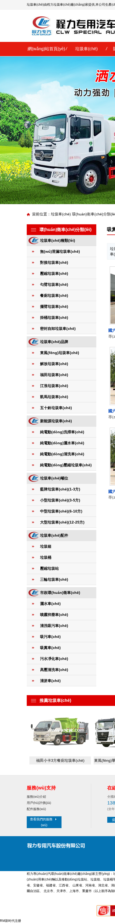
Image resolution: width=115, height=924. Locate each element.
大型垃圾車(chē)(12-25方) (62, 522)
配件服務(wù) (36, 809)
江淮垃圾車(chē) (54, 386)
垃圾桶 (45, 557)
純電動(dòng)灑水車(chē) (62, 443)
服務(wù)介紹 (36, 797)
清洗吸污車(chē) (54, 625)
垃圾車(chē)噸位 (54, 478)
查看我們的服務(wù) (41, 822)
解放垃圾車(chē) (54, 364)
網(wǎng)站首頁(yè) (46, 48)
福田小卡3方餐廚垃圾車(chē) (60, 760)
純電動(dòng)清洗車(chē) (62, 454)
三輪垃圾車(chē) (54, 579)
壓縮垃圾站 (49, 568)
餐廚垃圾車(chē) (54, 295)
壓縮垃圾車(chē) (54, 273)
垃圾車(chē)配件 (54, 535)
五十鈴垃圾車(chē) (56, 408)
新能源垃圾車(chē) (56, 421)
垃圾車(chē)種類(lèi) (57, 240)
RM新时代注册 (10, 921)
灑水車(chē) (50, 603)
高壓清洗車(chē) (54, 669)
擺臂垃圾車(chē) (54, 306)
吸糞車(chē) (50, 647)
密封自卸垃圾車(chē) (58, 328)
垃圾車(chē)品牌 (54, 342)
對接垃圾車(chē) (54, 262)
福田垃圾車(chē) (54, 375)
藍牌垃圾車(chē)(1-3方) (60, 489)
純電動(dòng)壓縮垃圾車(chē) (66, 465)
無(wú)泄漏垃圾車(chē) (60, 251)
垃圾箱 (45, 546)
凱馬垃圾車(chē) (54, 397)
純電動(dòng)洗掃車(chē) (62, 432)
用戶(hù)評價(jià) (39, 803)
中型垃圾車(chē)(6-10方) (61, 511)
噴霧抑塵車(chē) (54, 614)
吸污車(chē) (50, 636)
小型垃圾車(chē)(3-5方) (60, 500)
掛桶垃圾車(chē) (54, 317)
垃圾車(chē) (86, 48)
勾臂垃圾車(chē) (54, 284)
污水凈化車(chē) (54, 658)
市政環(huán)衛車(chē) (60, 592)
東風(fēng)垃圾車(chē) (59, 353)
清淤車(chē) (50, 680)
